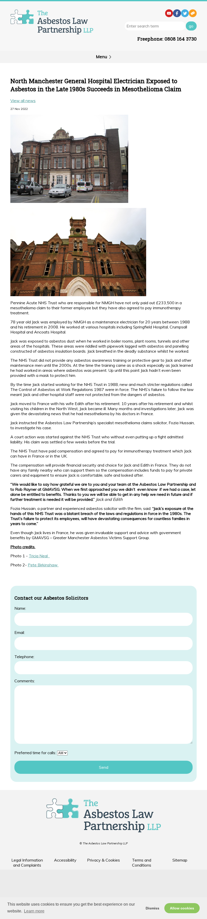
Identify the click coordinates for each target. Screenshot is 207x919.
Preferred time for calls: (35, 752)
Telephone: (24, 656)
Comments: (24, 680)
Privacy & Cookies (103, 860)
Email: (19, 632)
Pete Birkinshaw (43, 564)
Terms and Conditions (141, 862)
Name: (20, 608)
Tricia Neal (39, 555)
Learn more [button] (34, 911)
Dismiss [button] (152, 908)
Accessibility (65, 860)
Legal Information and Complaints (27, 862)
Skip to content (14, 3)
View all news (23, 100)
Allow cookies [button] (182, 908)
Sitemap (179, 860)
